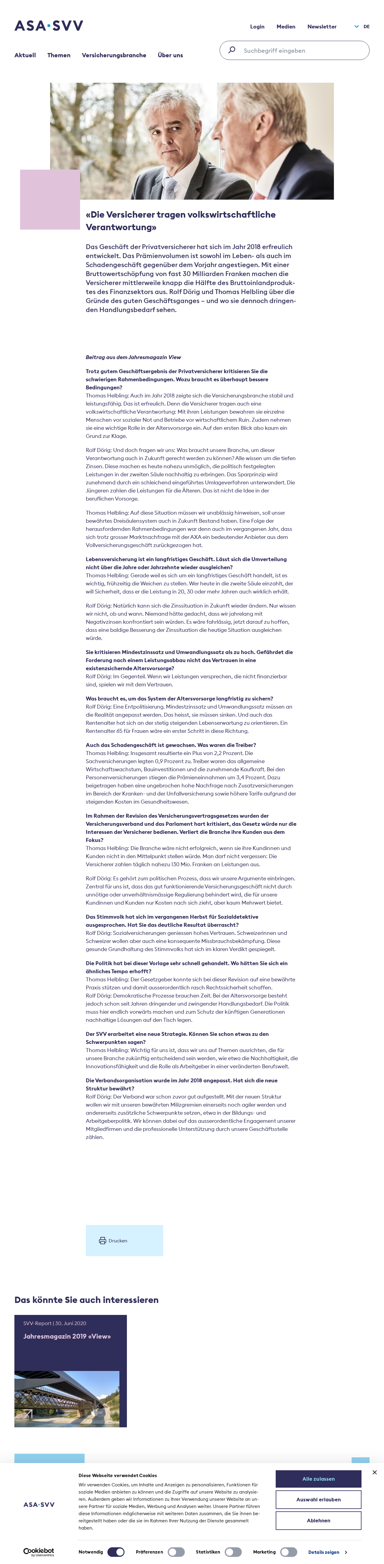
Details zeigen (323, 1552)
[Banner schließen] (375, 1472)
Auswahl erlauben (318, 1499)
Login (257, 26)
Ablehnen (319, 1520)
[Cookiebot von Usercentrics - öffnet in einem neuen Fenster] (39, 1552)
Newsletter (322, 26)
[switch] (176, 1552)
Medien (286, 26)
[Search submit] (233, 49)
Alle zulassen (318, 1479)
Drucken (118, 1241)
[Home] (59, 26)
